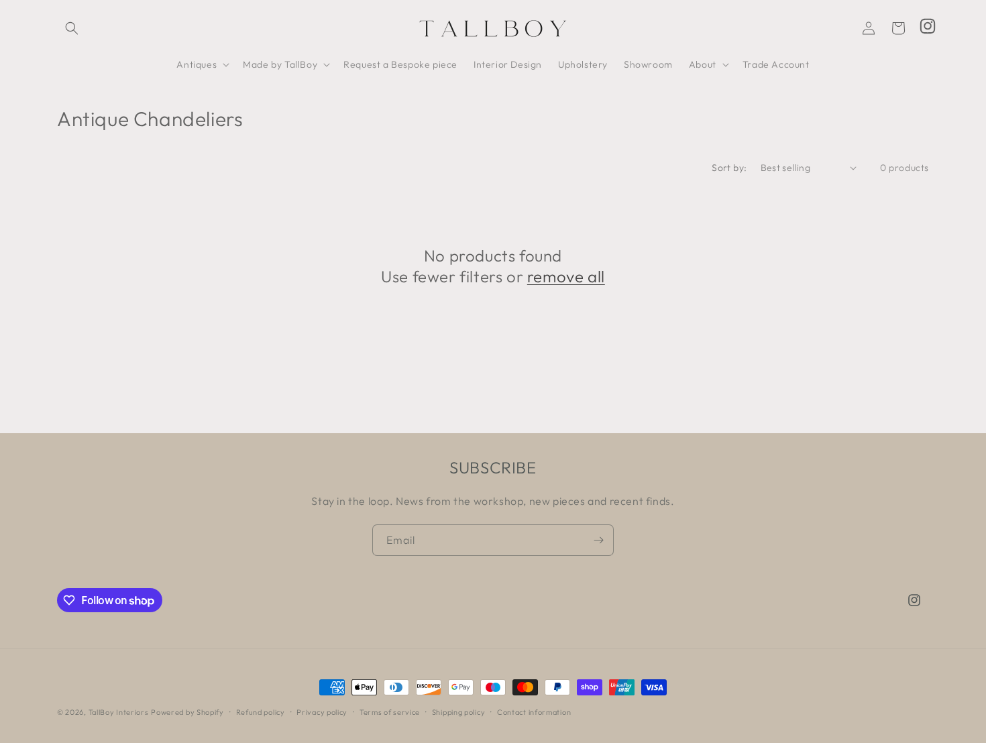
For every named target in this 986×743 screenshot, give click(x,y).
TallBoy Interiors (119, 712)
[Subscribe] (598, 540)
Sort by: (729, 168)
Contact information (534, 712)
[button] (72, 28)
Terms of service (390, 712)
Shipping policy (459, 712)
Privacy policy (321, 712)
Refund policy (260, 712)
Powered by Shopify (187, 712)
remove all (566, 276)
